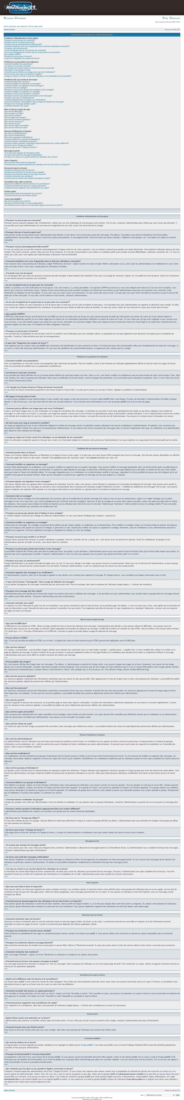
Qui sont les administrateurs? (15, 133)
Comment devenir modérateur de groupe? (20, 141)
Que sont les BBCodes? (13, 111)
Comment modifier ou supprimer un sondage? (22, 92)
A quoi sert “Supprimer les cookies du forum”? (22, 58)
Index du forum (9, 29)
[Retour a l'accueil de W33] (20, 13)
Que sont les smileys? (13, 116)
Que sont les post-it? (12, 124)
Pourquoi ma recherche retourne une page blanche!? (25, 174)
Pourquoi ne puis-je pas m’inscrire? (18, 56)
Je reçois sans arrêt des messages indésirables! (23, 155)
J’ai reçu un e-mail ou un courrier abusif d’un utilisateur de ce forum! (30, 157)
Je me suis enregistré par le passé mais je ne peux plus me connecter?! (32, 52)
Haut (6, 228)
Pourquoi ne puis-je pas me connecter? (19, 40)
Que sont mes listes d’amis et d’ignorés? (20, 163)
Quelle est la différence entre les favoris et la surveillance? (27, 184)
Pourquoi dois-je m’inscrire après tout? (19, 42)
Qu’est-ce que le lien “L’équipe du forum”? (20, 147)
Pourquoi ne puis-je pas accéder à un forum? (22, 94)
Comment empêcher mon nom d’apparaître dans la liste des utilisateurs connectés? (37, 46)
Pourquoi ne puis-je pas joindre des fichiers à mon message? (28, 96)
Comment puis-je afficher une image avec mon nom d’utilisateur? (29, 72)
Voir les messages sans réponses (15, 26)
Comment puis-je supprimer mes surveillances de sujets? (26, 188)
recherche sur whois (159, 1071)
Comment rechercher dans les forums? (19, 170)
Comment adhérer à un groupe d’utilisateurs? (22, 139)
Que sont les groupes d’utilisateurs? (18, 137)
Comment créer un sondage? (15, 88)
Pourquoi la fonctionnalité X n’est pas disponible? (23, 203)
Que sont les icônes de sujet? (15, 128)
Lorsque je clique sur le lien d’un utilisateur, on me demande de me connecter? (37, 76)
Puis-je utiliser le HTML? (14, 114)
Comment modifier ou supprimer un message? (22, 84)
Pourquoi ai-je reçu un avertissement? (19, 98)
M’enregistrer (21, 18)
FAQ (166, 18)
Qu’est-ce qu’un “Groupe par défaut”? (19, 145)
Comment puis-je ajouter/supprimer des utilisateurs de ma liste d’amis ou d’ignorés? (37, 165)
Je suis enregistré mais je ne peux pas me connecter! (25, 50)
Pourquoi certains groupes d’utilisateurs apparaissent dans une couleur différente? (36, 143)
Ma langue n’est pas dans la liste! (17, 70)
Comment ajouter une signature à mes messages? (24, 86)
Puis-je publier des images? (15, 118)
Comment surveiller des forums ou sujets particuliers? (25, 186)
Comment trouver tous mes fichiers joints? (20, 196)
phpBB (82, 1097)
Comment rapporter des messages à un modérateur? (25, 100)
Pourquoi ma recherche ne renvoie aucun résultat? (24, 172)
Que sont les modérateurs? (15, 135)
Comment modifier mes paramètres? (18, 64)
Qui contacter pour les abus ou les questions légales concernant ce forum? (33, 205)
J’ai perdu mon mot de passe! (15, 48)
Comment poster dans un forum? (17, 82)
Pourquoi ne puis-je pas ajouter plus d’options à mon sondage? (29, 90)
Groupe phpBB (87, 1045)
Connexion (10, 18)
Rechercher (175, 18)
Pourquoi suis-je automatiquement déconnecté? (23, 44)
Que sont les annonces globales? (17, 120)
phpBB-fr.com (97, 1099)
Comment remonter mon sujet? (16, 106)
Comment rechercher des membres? (18, 176)
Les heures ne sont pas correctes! (17, 66)
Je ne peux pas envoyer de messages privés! (22, 153)
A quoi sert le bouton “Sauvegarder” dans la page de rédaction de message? (34, 102)
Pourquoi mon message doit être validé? (20, 104)
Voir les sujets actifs (35, 26)
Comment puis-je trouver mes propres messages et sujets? (27, 178)
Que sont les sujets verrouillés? (16, 126)
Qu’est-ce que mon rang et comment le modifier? (23, 74)
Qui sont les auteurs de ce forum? (17, 201)
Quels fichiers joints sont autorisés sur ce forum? (23, 193)
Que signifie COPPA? (12, 54)
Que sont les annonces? (13, 122)
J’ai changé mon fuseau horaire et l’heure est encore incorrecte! (29, 68)
